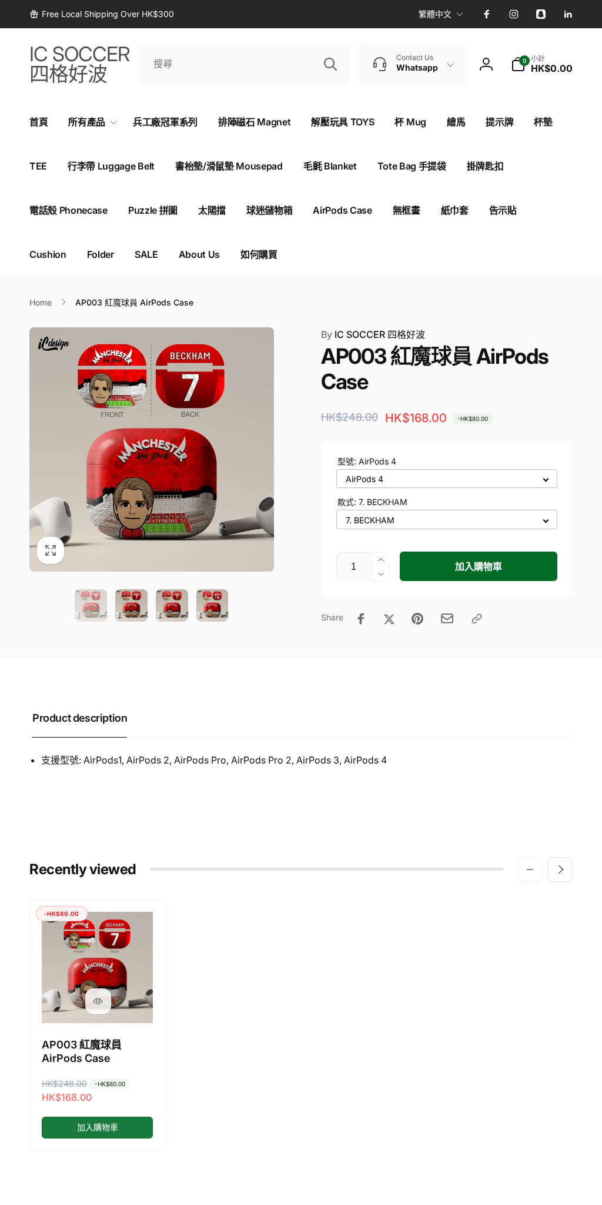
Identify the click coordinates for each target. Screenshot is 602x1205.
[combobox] (244, 64)
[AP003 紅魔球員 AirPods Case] (98, 1001)
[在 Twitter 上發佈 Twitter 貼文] (389, 619)
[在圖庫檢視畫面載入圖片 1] (91, 605)
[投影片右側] (560, 869)
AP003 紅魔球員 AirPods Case (82, 1051)
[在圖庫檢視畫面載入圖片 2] (131, 605)
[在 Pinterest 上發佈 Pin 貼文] (417, 619)
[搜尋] (330, 64)
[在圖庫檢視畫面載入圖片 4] (212, 605)
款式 (372, 502)
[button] (542, 64)
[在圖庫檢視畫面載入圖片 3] (172, 605)
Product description (79, 718)
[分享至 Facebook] (361, 619)
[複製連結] (477, 619)
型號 (366, 461)
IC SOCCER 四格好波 (373, 334)
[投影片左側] (529, 869)
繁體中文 (435, 14)
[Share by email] (447, 618)
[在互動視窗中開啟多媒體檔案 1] (151, 449)
